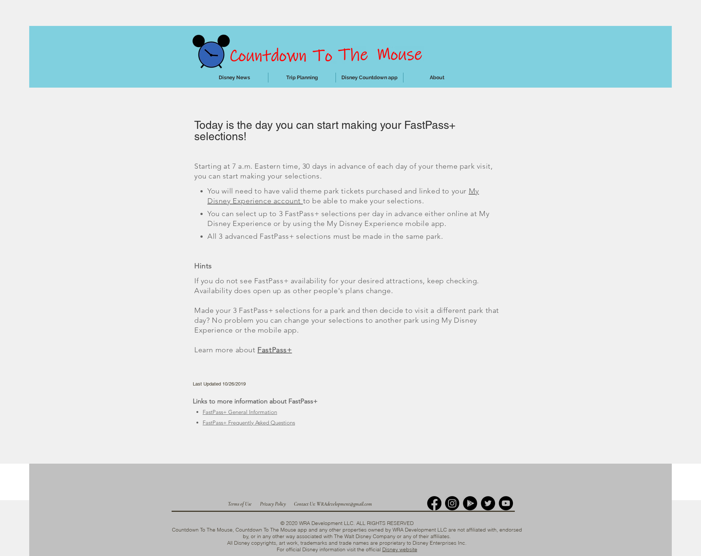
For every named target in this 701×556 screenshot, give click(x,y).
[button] (302, 78)
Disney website (399, 549)
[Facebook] (434, 503)
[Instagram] (452, 503)
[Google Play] (470, 503)
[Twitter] (488, 503)
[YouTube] (506, 503)
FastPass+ (274, 349)
